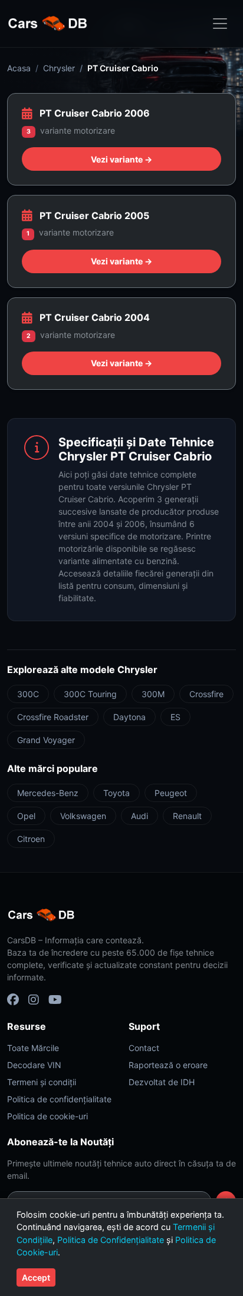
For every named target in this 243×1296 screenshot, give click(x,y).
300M (153, 694)
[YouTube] (55, 1000)
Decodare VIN (34, 1065)
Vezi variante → (121, 159)
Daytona (129, 717)
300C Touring (90, 694)
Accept (36, 1277)
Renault (187, 816)
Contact (144, 1048)
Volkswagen (83, 816)
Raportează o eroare (168, 1065)
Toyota (116, 793)
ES (175, 717)
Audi (139, 816)
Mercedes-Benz (47, 793)
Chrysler (59, 68)
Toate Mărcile (33, 1048)
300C (28, 694)
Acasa (19, 68)
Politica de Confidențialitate (110, 1240)
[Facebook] (13, 1000)
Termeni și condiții (41, 1082)
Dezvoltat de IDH (162, 1082)
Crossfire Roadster (52, 717)
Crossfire (206, 694)
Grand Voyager (46, 740)
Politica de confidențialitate (59, 1099)
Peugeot (171, 793)
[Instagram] (33, 1000)
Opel (26, 816)
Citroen (31, 839)
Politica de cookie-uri (47, 1116)
